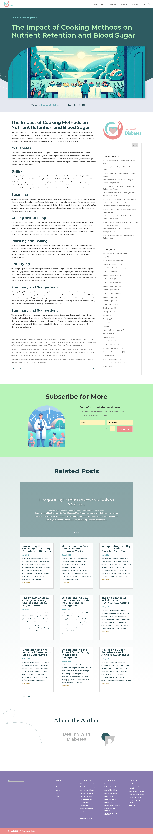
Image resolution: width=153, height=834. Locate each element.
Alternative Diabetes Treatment (114, 253)
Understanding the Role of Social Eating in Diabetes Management (75, 653)
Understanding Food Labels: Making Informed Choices (75, 549)
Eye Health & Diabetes (111, 790)
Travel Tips (107, 366)
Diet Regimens (108, 308)
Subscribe (125, 429)
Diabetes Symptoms (110, 290)
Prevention (124, 4)
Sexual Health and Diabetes (112, 363)
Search (135, 145)
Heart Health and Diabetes (112, 330)
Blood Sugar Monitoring (111, 260)
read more (26, 582)
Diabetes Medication (110, 275)
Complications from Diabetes (110, 814)
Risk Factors (108, 802)
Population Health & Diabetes (110, 809)
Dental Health (108, 784)
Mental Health (108, 341)
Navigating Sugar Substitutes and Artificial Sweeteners (115, 652)
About (102, 4)
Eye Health (107, 315)
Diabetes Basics (108, 271)
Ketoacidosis (107, 334)
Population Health (109, 344)
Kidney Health (108, 337)
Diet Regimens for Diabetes (134, 787)
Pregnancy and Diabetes (111, 348)
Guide (105, 326)
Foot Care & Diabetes (111, 793)
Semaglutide (107, 355)
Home (96, 4)
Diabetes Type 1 (108, 297)
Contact (58, 790)
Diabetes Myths (108, 279)
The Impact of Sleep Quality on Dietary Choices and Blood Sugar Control (35, 601)
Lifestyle (135, 4)
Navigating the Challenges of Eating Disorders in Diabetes (36, 549)
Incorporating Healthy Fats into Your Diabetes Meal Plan (76, 502)
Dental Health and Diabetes (113, 268)
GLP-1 (105, 323)
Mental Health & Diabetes (136, 791)
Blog (144, 4)
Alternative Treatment (87, 784)
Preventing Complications (112, 352)
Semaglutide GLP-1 (86, 818)
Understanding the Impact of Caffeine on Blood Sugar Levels (36, 652)
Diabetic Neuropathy (110, 304)
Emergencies (107, 312)
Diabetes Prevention (110, 282)
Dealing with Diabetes (51, 105)
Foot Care (106, 319)
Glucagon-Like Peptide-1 (87, 809)
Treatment (112, 4)
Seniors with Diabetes (110, 359)
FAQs (57, 793)
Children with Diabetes (111, 264)
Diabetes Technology (110, 293)
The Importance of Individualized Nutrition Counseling (115, 600)
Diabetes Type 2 (108, 301)
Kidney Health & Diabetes (112, 805)
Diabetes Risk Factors (110, 286)
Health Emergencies (86, 812)
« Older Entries (26, 697)
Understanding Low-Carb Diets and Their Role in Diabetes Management (75, 601)
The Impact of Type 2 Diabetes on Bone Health (119, 199)
